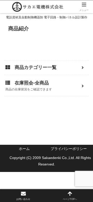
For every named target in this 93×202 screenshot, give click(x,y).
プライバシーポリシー (69, 149)
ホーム (24, 149)
